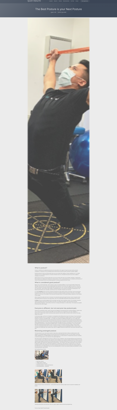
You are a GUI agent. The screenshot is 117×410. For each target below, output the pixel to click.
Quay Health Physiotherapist (43, 408)
